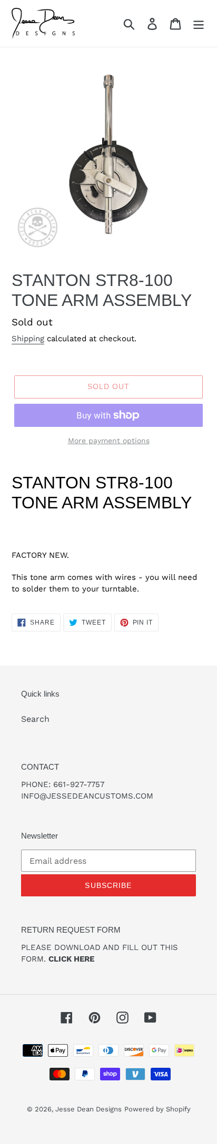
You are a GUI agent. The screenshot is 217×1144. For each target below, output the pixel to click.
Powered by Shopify (157, 1109)
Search (35, 719)
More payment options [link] (109, 440)
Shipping (28, 338)
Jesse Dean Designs (88, 1109)
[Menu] (198, 23)
